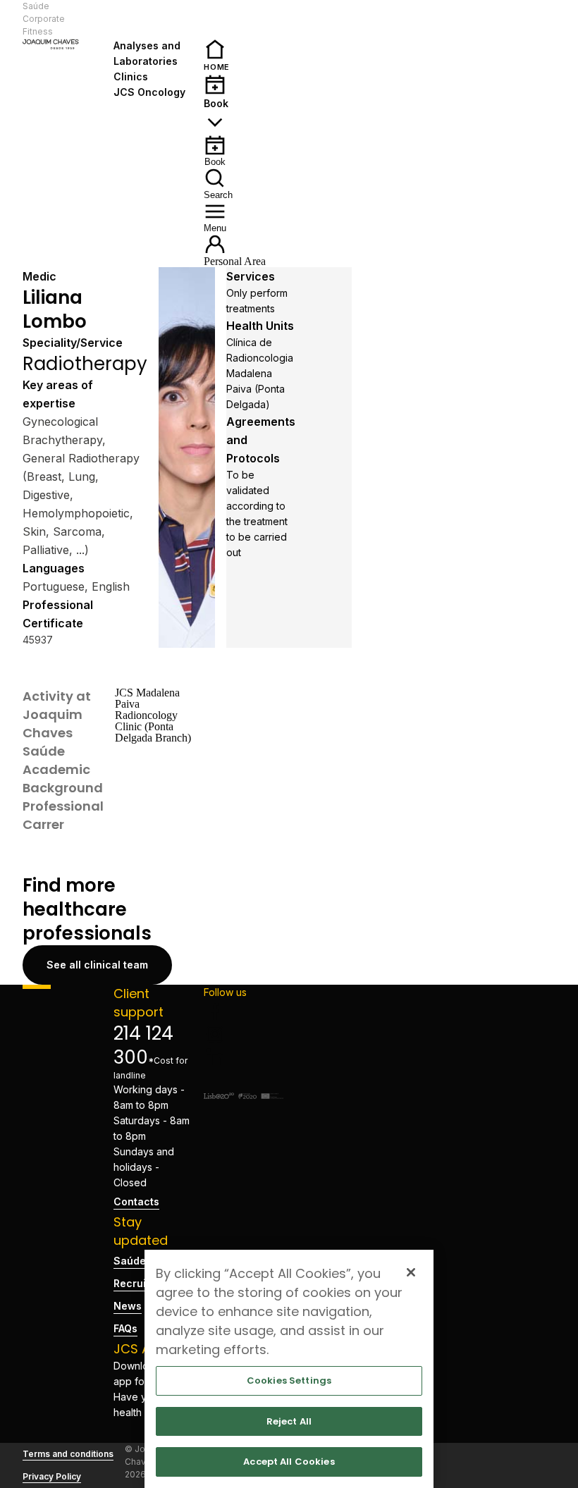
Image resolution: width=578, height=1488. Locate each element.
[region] (289, 1369)
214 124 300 (143, 1045)
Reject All (289, 1421)
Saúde (36, 6)
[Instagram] (243, 1034)
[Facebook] (243, 1011)
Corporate (44, 18)
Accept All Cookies (288, 1461)
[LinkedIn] (243, 1056)
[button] (153, 19)
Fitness (38, 31)
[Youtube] (243, 1079)
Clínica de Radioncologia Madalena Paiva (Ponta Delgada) (259, 373)
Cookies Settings (289, 1380)
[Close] (410, 1272)
